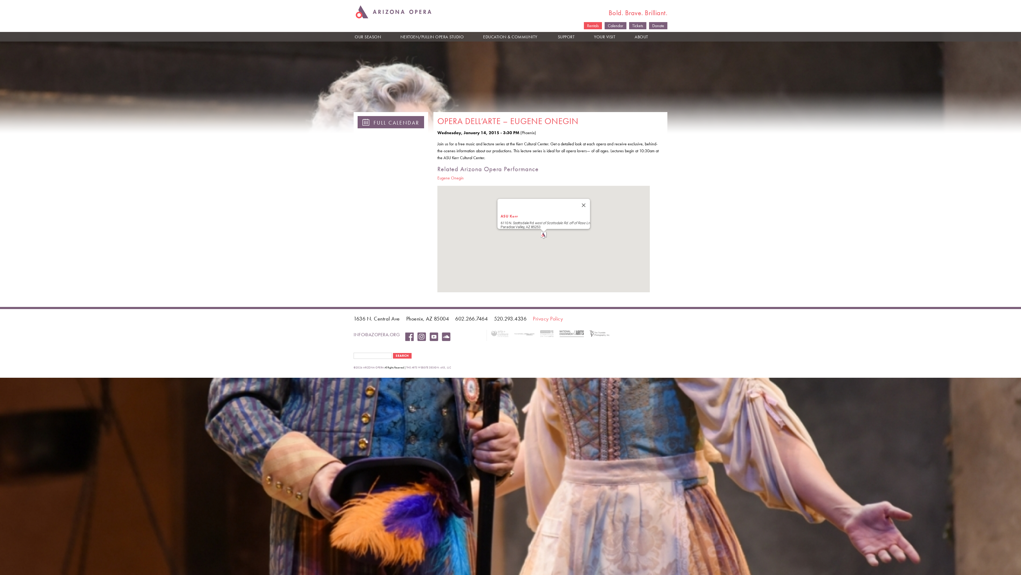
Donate (658, 25)
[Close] (583, 205)
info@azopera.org (377, 334)
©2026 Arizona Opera (369, 367)
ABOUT (641, 37)
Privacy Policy (548, 318)
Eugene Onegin (450, 178)
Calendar (615, 25)
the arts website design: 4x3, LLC (428, 367)
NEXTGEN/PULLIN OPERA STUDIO (432, 37)
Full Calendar (394, 122)
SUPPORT (566, 37)
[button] (544, 235)
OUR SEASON (368, 37)
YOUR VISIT (604, 37)
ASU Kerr (509, 216)
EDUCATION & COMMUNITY (510, 37)
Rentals (593, 25)
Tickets (637, 25)
